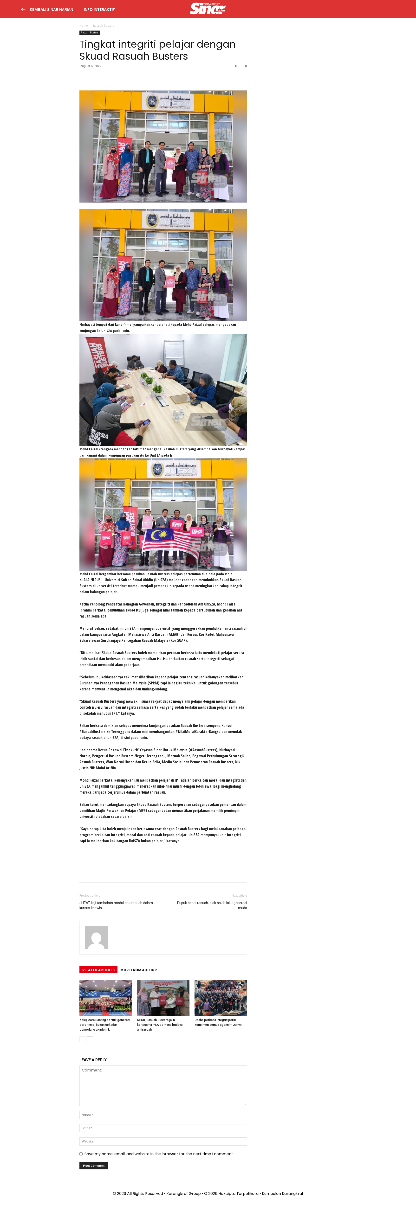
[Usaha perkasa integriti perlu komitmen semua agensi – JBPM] (221, 998)
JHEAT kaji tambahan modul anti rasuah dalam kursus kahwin (116, 905)
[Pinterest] (106, 77)
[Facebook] (84, 77)
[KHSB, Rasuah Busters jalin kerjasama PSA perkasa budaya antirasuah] (163, 998)
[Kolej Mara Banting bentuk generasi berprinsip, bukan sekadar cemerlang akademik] (105, 998)
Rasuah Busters (89, 32)
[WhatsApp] (117, 77)
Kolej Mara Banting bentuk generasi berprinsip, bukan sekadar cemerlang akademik (104, 1024)
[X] (95, 77)
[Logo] (208, 9)
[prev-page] (82, 1039)
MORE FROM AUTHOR (138, 970)
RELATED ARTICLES (98, 970)
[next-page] (90, 1039)
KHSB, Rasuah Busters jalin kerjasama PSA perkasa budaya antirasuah (159, 1024)
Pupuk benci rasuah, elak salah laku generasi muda (212, 905)
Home (83, 26)
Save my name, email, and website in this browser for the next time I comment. (159, 1154)
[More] (129, 77)
